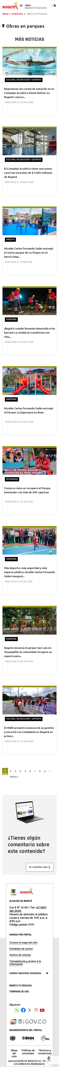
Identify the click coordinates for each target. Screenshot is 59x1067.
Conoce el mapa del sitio (23, 942)
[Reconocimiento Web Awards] (45, 1038)
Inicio (5, 14)
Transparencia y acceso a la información (25, 962)
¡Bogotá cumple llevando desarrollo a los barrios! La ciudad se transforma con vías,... (29, 332)
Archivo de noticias (20, 954)
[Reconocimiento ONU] (12, 1038)
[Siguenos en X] (29, 1010)
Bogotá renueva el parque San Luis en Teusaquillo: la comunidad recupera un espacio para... (28, 652)
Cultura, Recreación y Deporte (23, 79)
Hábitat (10, 239)
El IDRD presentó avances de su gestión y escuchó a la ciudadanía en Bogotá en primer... (29, 732)
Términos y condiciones (45, 1052)
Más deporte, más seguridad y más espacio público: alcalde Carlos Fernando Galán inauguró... (29, 572)
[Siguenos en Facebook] (17, 1010)
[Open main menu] (21, 5)
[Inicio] (10, 5)
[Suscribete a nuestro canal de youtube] (42, 1010)
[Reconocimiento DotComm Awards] (28, 1038)
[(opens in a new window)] (13, 1021)
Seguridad (12, 479)
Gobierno (11, 319)
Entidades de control (21, 948)
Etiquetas (17, 14)
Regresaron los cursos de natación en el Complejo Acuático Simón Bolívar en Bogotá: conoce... (29, 93)
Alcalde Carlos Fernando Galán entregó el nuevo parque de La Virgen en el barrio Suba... (28, 252)
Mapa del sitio (14, 1053)
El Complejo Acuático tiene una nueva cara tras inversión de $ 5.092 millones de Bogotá (28, 172)
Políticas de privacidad (28, 1052)
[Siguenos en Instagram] (36, 1010)
